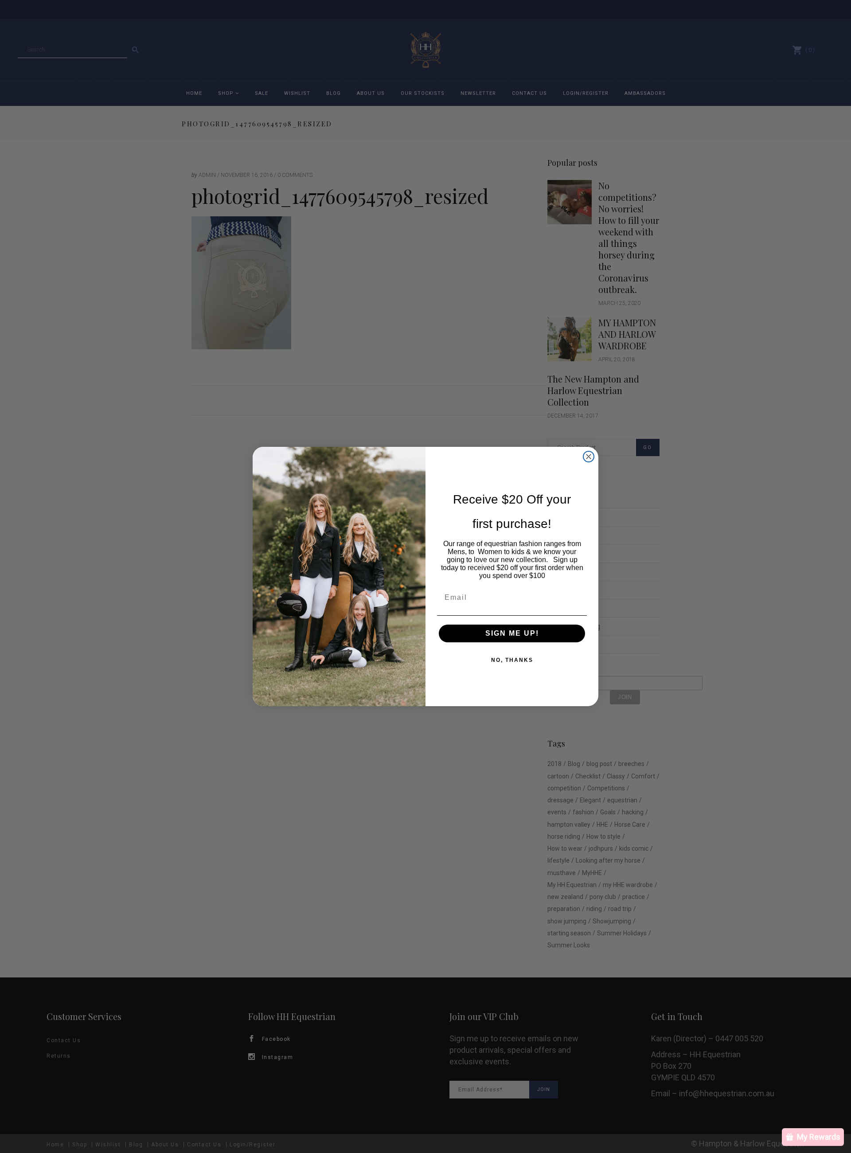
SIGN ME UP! (512, 633)
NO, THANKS (512, 660)
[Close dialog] (588, 456)
